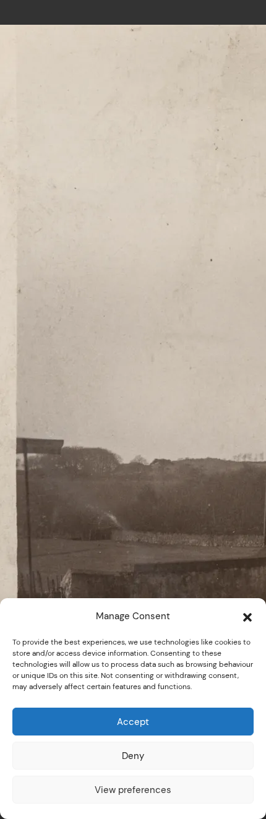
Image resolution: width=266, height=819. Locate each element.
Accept (133, 721)
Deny (133, 755)
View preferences (133, 789)
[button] (247, 616)
